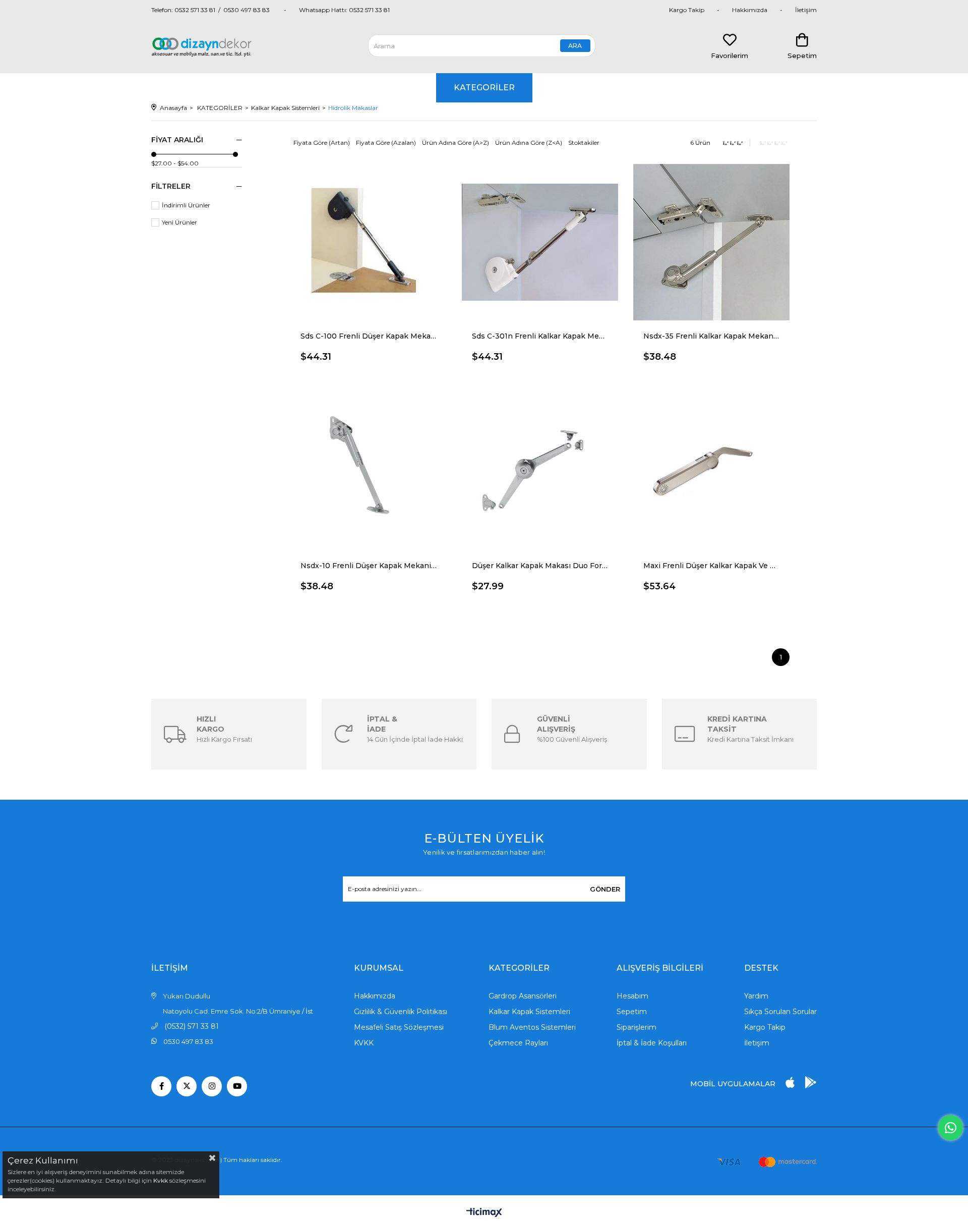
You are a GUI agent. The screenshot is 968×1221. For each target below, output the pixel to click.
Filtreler (171, 186)
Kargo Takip (686, 10)
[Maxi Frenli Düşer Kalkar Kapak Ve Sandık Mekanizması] (711, 472)
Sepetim (632, 1011)
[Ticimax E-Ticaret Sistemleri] (484, 1213)
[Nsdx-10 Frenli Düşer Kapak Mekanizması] (368, 472)
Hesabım (632, 996)
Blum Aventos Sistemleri (532, 1027)
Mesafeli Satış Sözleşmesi (399, 1027)
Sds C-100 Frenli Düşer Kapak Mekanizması (368, 336)
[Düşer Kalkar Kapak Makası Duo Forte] (540, 472)
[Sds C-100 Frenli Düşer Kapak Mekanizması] (368, 242)
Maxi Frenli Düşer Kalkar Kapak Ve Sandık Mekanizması (711, 565)
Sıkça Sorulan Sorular (780, 1011)
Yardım (756, 996)
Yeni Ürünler (179, 222)
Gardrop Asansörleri (523, 996)
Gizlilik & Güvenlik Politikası (400, 1011)
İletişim (806, 10)
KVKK (364, 1042)
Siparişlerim (636, 1027)
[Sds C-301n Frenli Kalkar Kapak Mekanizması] (540, 242)
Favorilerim (729, 55)
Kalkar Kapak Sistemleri (529, 1011)
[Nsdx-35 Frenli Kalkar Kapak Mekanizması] (711, 242)
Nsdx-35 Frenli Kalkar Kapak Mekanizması (711, 336)
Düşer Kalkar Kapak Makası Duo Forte (540, 565)
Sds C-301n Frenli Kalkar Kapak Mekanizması (540, 336)
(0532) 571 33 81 (191, 1026)
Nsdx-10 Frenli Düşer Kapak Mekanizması (368, 565)
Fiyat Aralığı (177, 139)
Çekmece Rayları (518, 1042)
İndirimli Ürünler (186, 205)
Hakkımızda (749, 10)
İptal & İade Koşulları (652, 1042)
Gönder (605, 889)
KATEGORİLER (484, 87)
